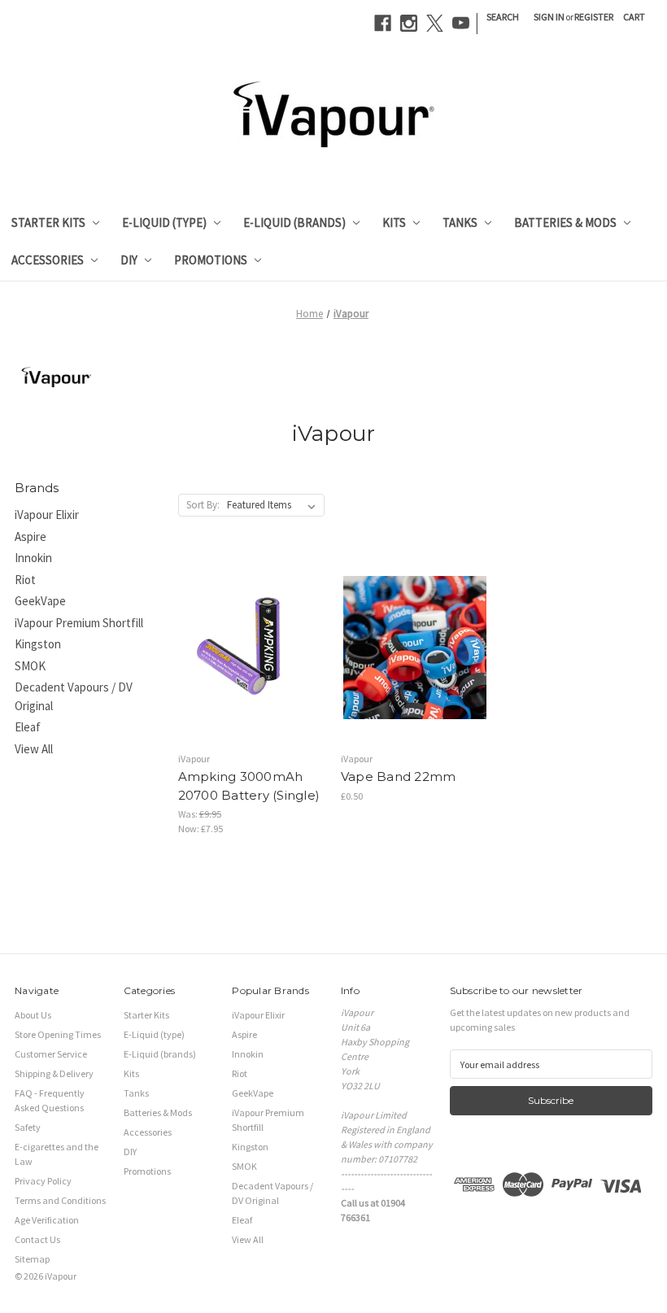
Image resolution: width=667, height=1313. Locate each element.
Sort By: (203, 505)
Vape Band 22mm (398, 776)
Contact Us (37, 1239)
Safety (28, 1127)
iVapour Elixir (47, 514)
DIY (128, 260)
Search (502, 17)
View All (34, 749)
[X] (434, 23)
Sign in (549, 17)
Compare (246, 648)
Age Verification (47, 1220)
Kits (394, 222)
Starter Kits (48, 222)
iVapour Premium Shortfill (79, 622)
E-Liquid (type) (164, 222)
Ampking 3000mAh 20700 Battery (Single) (249, 786)
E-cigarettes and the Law (56, 1154)
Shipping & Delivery (54, 1073)
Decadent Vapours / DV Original (74, 696)
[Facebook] (382, 23)
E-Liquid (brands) (294, 222)
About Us (33, 1015)
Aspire (30, 536)
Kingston (38, 644)
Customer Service (51, 1054)
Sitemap (32, 1259)
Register (593, 17)
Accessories (47, 260)
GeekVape (40, 601)
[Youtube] (460, 23)
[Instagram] (408, 23)
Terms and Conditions (60, 1200)
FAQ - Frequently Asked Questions (50, 1100)
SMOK (30, 666)
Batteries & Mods (565, 222)
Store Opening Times (58, 1034)
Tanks (459, 222)
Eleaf (28, 727)
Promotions (210, 260)
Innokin (33, 557)
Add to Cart (251, 673)
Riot (25, 579)
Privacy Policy (43, 1181)
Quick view (249, 621)
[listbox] (274, 505)
